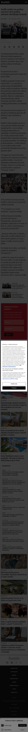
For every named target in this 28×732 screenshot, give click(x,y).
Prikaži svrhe (14, 383)
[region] (14, 366)
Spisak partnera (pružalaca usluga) (10, 378)
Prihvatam (14, 388)
